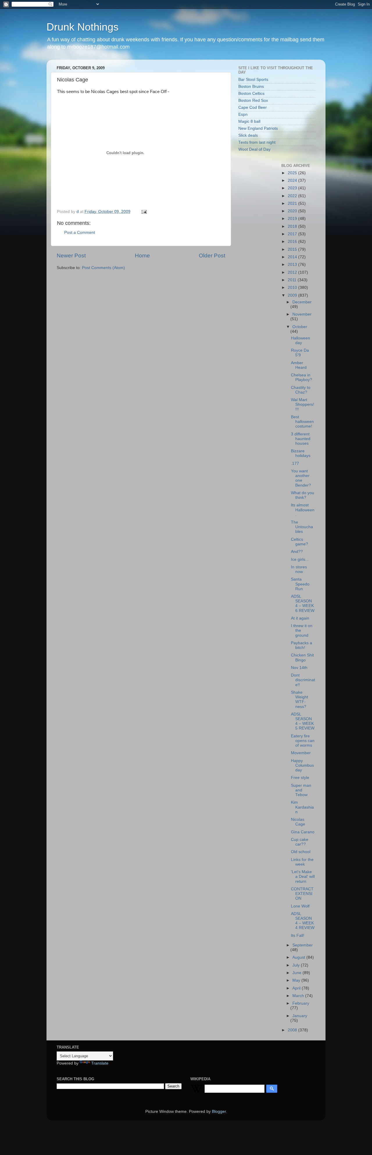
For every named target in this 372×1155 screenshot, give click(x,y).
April (297, 988)
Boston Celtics (251, 93)
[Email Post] (144, 211)
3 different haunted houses (300, 439)
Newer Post (71, 255)
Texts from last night (257, 142)
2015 (293, 249)
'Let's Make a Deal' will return (303, 876)
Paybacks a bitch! (301, 645)
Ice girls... (300, 559)
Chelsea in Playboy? (301, 377)
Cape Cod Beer (252, 107)
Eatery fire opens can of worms (302, 741)
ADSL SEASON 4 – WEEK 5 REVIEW (302, 721)
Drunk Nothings (82, 27)
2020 (293, 211)
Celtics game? (299, 541)
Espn (243, 114)
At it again (300, 618)
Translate (99, 1063)
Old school (300, 852)
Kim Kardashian (302, 807)
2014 (293, 257)
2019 (293, 218)
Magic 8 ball (249, 121)
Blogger (219, 1111)
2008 (293, 1030)
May (296, 980)
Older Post (212, 255)
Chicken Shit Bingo (302, 657)
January (299, 1016)
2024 (293, 180)
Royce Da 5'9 (300, 352)
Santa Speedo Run (300, 584)
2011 (293, 280)
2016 (293, 241)
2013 (293, 264)
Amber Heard (299, 365)
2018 (293, 226)
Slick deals (248, 135)
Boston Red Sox (253, 100)
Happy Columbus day (302, 765)
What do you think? (302, 495)
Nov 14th (299, 667)
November (302, 314)
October (299, 327)
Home (142, 255)
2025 (293, 173)
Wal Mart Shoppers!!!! (302, 404)
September (302, 945)
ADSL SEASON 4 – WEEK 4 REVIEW (302, 921)
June (297, 973)
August (299, 957)
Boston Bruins (251, 86)
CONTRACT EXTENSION (302, 893)
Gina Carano (302, 832)
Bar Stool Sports (253, 79)
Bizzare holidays (300, 453)
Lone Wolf (300, 906)
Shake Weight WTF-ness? (299, 699)
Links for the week (302, 861)
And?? (297, 551)
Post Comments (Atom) (103, 268)
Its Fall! (297, 935)
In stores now (299, 569)
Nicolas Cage (298, 821)
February (300, 1003)
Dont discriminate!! (303, 680)
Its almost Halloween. (302, 510)
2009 (293, 295)
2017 (293, 234)
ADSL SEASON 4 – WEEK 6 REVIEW (302, 603)
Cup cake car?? (299, 841)
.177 (295, 463)
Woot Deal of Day (254, 149)
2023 (293, 188)
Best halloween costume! (302, 421)
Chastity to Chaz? (300, 389)
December (302, 302)
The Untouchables (302, 527)
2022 (293, 196)
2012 (293, 272)
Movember (301, 753)
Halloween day (300, 340)
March (298, 996)
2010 (293, 287)
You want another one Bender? (301, 478)
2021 (293, 203)
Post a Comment (79, 232)
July (296, 965)
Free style (300, 777)
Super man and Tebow (301, 790)
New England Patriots (258, 128)
